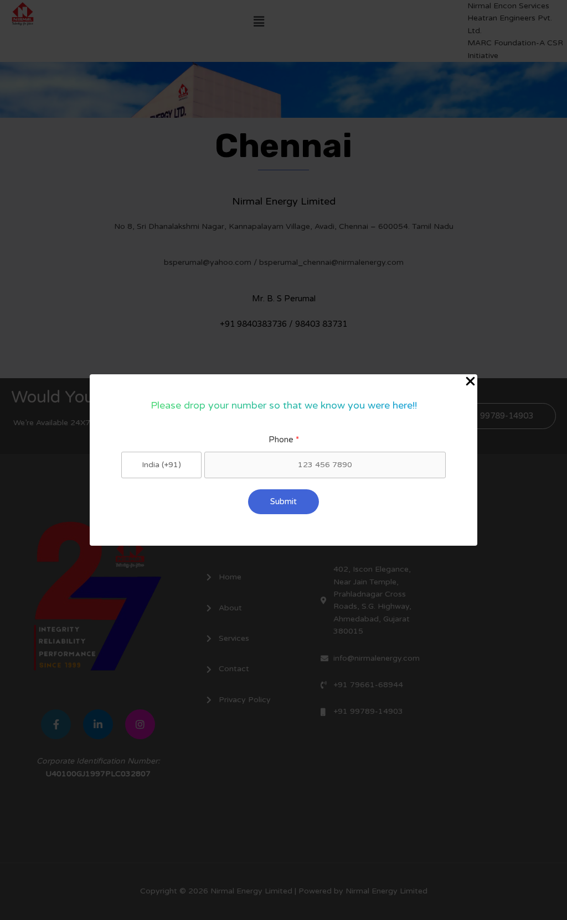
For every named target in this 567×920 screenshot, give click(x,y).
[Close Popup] (470, 382)
